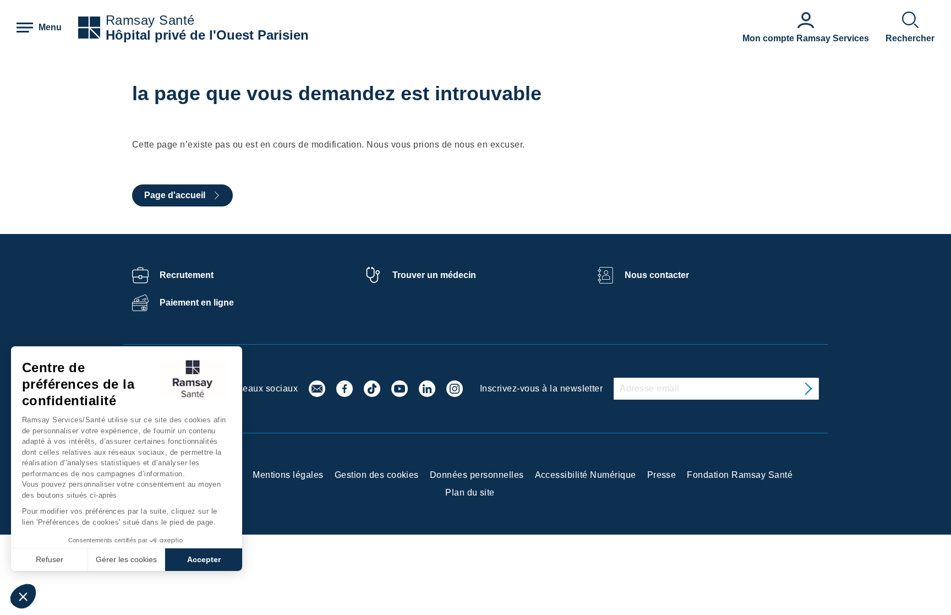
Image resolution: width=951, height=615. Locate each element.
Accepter (204, 559)
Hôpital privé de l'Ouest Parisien (207, 35)
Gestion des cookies (377, 475)
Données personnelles (477, 475)
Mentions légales (288, 475)
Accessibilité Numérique (585, 475)
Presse (661, 475)
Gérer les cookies (126, 559)
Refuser (49, 559)
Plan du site (470, 492)
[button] (23, 596)
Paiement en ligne (197, 302)
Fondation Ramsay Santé (739, 475)
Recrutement (187, 275)
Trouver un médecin (434, 275)
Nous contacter (657, 275)
